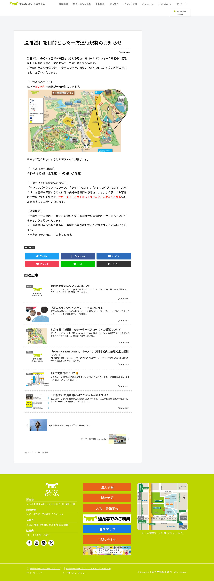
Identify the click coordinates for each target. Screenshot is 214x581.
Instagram (44, 543)
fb (29, 543)
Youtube (36, 543)
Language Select (180, 13)
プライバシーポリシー (76, 573)
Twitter (51, 543)
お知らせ (30, 247)
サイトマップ (36, 573)
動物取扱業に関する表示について (45, 568)
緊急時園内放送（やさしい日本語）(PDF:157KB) (88, 568)
